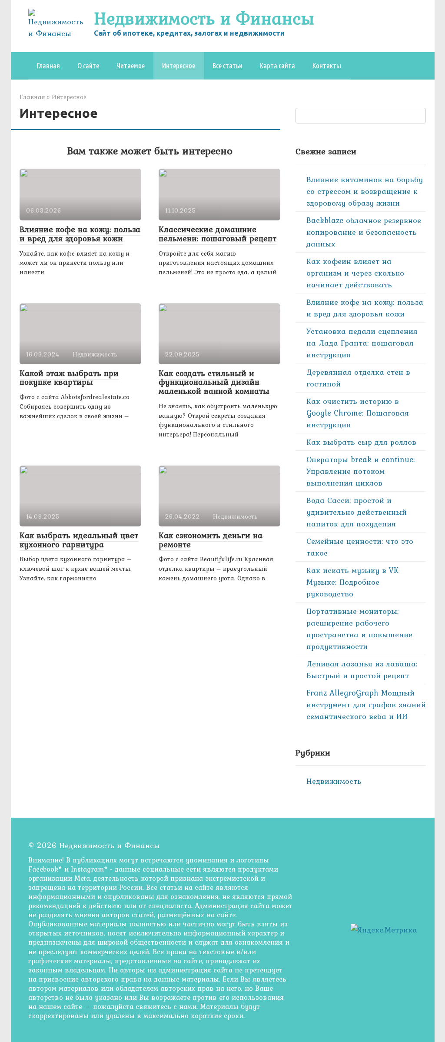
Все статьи (227, 65)
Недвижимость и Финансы (204, 18)
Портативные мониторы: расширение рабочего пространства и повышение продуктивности (359, 628)
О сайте (88, 65)
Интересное (178, 65)
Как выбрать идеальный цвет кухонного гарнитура (79, 539)
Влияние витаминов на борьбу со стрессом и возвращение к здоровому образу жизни (364, 191)
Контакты (326, 65)
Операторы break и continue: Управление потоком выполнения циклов (360, 471)
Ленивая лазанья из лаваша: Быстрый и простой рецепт (362, 669)
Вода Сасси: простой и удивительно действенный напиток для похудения (356, 511)
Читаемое (130, 65)
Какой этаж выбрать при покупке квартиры (69, 377)
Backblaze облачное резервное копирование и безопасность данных (363, 232)
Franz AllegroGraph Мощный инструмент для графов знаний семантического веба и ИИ (366, 704)
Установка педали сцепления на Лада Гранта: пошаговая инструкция (362, 342)
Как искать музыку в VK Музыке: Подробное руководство (352, 581)
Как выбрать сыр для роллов (361, 442)
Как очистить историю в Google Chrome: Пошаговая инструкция (357, 412)
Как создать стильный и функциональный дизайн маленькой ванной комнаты (214, 382)
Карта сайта (277, 65)
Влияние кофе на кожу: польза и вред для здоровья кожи (80, 233)
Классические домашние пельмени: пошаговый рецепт (217, 233)
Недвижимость (334, 781)
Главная (48, 65)
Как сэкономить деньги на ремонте (210, 539)
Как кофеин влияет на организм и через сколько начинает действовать (355, 272)
